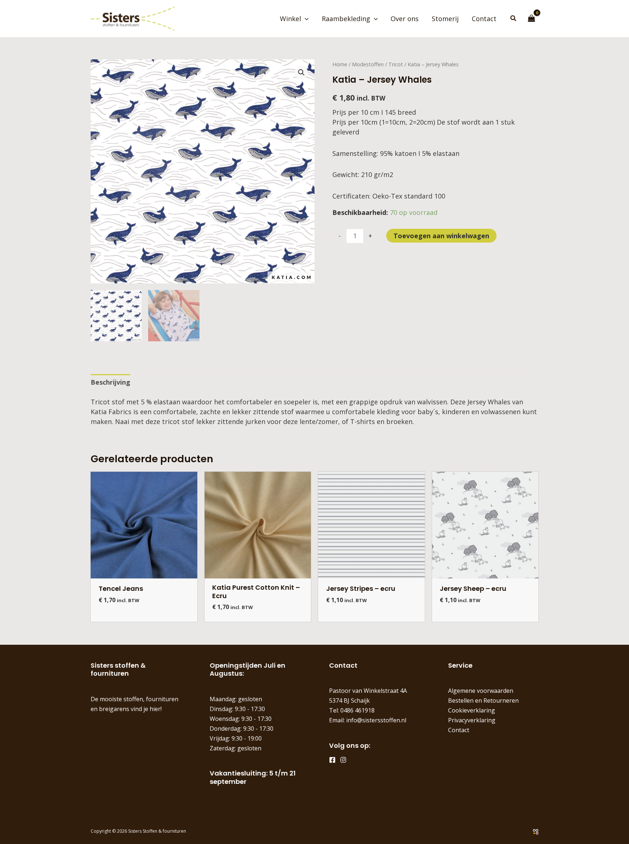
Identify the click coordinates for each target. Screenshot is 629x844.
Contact (484, 18)
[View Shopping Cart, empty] (531, 18)
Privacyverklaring (471, 720)
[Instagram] (343, 760)
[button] (305, 18)
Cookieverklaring (471, 710)
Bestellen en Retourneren (483, 700)
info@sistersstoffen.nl (376, 720)
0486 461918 (357, 710)
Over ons (405, 18)
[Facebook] (332, 760)
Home (339, 64)
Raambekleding (346, 18)
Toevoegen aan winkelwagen (441, 235)
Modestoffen (368, 64)
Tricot (395, 64)
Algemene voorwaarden (480, 691)
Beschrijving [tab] (110, 382)
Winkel (290, 18)
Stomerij (445, 18)
